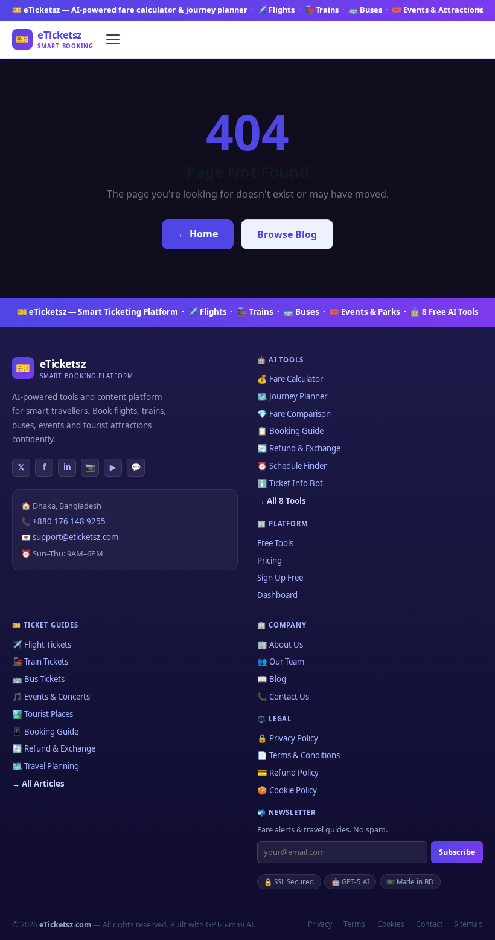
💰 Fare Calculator (290, 378)
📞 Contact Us (283, 696)
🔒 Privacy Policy (287, 738)
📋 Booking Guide (290, 430)
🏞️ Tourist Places (42, 714)
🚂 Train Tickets (40, 661)
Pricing (269, 560)
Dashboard (277, 595)
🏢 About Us (280, 644)
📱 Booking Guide (45, 731)
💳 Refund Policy (288, 772)
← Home (197, 233)
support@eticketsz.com (75, 537)
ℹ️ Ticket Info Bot (290, 483)
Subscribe (457, 851)
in (67, 467)
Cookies (390, 924)
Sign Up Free (280, 577)
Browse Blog (287, 234)
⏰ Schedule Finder (292, 465)
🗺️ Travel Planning (45, 766)
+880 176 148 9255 (69, 521)
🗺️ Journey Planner (292, 396)
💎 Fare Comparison (294, 413)
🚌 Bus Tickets (38, 679)
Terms (354, 924)
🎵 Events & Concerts (51, 696)
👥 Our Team (280, 661)
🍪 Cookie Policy (287, 790)
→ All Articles (38, 783)
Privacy (320, 924)
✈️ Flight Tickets (41, 644)
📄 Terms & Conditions (298, 755)
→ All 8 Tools (281, 500)
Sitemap (468, 924)
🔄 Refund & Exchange (298, 448)
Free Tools (275, 543)
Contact (429, 924)
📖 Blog (271, 679)
